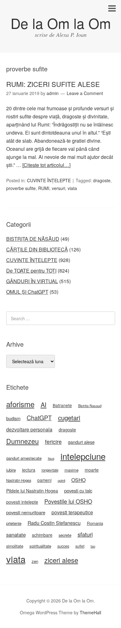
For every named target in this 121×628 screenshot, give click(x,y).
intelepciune (82, 456)
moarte (92, 470)
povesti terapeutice (72, 512)
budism (13, 418)
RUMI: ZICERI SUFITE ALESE (53, 84)
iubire (11, 470)
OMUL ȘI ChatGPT (27, 291)
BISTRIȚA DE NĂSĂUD (32, 238)
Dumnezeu (22, 441)
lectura (28, 470)
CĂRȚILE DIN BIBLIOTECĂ (37, 249)
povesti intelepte (22, 502)
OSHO (78, 479)
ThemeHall (90, 612)
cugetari (69, 417)
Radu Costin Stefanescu (54, 522)
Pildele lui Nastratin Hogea (32, 491)
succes (63, 546)
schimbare (42, 535)
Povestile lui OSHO (68, 501)
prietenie (13, 523)
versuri (58, 188)
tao (93, 546)
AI (44, 404)
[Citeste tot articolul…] (46, 165)
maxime (71, 470)
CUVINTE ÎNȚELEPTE (49, 180)
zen (35, 561)
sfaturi (85, 534)
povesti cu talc (78, 490)
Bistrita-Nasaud (89, 405)
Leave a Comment (85, 93)
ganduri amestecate (24, 458)
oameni (44, 480)
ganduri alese (81, 442)
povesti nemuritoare (25, 512)
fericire (53, 441)
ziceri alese (61, 560)
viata (72, 188)
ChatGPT (39, 417)
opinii (61, 480)
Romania (95, 523)
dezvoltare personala (29, 429)
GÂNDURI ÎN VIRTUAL (32, 281)
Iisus (51, 458)
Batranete (62, 405)
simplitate (14, 546)
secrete (65, 535)
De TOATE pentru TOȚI (31, 270)
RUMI (43, 188)
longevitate (50, 470)
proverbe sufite (21, 188)
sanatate (16, 534)
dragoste (101, 180)
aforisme (20, 403)
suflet (79, 546)
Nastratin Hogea (18, 480)
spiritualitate (40, 546)
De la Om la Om (61, 23)
